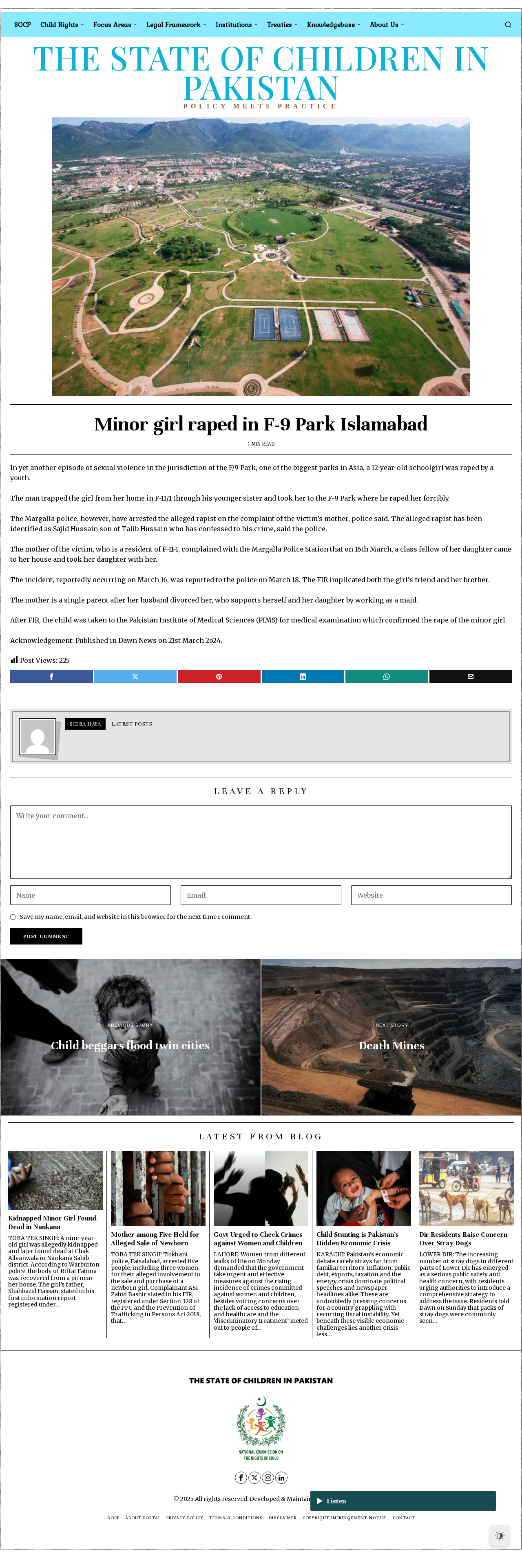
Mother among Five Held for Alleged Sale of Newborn (155, 1238)
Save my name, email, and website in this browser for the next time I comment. (136, 916)
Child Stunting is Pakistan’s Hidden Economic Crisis (357, 1238)
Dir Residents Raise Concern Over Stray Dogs (463, 1238)
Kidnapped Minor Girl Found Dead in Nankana (52, 1222)
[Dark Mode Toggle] (499, 1535)
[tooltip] (51, 676)
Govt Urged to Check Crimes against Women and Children (258, 1238)
